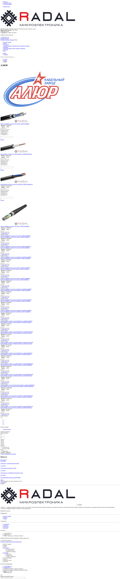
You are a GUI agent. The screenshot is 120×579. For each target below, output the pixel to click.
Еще (4, 51)
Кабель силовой (7, 429)
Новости (5, 1)
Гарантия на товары (24, 46)
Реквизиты (5, 48)
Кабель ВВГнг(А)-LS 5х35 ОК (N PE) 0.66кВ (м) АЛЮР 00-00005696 (17, 386)
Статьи (5, 518)
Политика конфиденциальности (8, 541)
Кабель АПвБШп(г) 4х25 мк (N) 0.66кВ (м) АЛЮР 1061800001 (15, 290)
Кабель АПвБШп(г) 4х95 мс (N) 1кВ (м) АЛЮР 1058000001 (15, 279)
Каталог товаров (7, 42)
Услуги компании (7, 4)
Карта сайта (19, 541)
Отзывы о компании (20, 48)
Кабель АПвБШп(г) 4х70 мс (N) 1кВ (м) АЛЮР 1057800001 (15, 269)
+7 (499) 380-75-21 (5, 37)
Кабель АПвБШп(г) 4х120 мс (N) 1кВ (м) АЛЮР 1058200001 (15, 237)
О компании (6, 524)
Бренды (5, 43)
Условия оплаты (16, 46)
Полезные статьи (7, 3)
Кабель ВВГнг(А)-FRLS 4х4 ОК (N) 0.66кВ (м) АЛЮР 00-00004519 (17, 184)
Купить (2, 139)
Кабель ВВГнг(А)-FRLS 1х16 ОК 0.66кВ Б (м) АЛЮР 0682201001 (16, 154)
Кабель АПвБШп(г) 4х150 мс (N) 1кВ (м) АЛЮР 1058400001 (15, 247)
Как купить (6, 44)
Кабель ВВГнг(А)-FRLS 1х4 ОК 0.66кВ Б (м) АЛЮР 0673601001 (16, 322)
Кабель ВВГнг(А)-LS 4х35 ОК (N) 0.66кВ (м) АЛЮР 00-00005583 (16, 397)
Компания (5, 47)
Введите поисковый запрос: (7, 576)
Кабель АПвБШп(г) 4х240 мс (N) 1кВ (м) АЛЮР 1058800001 (15, 123)
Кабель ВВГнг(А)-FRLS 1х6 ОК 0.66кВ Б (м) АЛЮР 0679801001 (16, 354)
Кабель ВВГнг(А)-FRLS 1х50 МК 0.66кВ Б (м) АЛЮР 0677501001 (16, 343)
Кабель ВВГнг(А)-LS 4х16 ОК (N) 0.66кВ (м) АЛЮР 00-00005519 (16, 407)
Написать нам (6, 6)
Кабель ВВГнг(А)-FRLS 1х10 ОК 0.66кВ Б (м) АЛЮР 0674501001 (16, 333)
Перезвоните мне (5, 38)
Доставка (5, 525)
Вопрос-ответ (12, 48)
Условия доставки (7, 46)
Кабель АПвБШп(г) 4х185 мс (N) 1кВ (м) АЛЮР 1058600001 (15, 226)
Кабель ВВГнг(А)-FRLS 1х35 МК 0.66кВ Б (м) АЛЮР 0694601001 (16, 375)
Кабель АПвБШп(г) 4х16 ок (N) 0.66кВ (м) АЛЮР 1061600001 (15, 258)
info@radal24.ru (7, 567)
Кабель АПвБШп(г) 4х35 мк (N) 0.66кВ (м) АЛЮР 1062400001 (15, 301)
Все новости (3, 459)
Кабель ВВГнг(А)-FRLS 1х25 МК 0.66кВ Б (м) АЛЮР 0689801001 (16, 365)
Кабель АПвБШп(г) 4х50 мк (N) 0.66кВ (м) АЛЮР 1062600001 (15, 311)
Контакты (5, 49)
